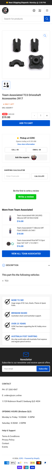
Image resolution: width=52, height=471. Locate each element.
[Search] (47, 19)
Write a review (26, 196)
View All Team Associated (26, 253)
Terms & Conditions (11, 436)
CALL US (15, 150)
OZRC (21, 458)
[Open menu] (47, 10)
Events (5, 447)
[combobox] (26, 19)
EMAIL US (37, 150)
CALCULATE (39, 176)
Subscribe (43, 369)
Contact (5, 443)
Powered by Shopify (32, 458)
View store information (26, 144)
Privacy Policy (8, 440)
